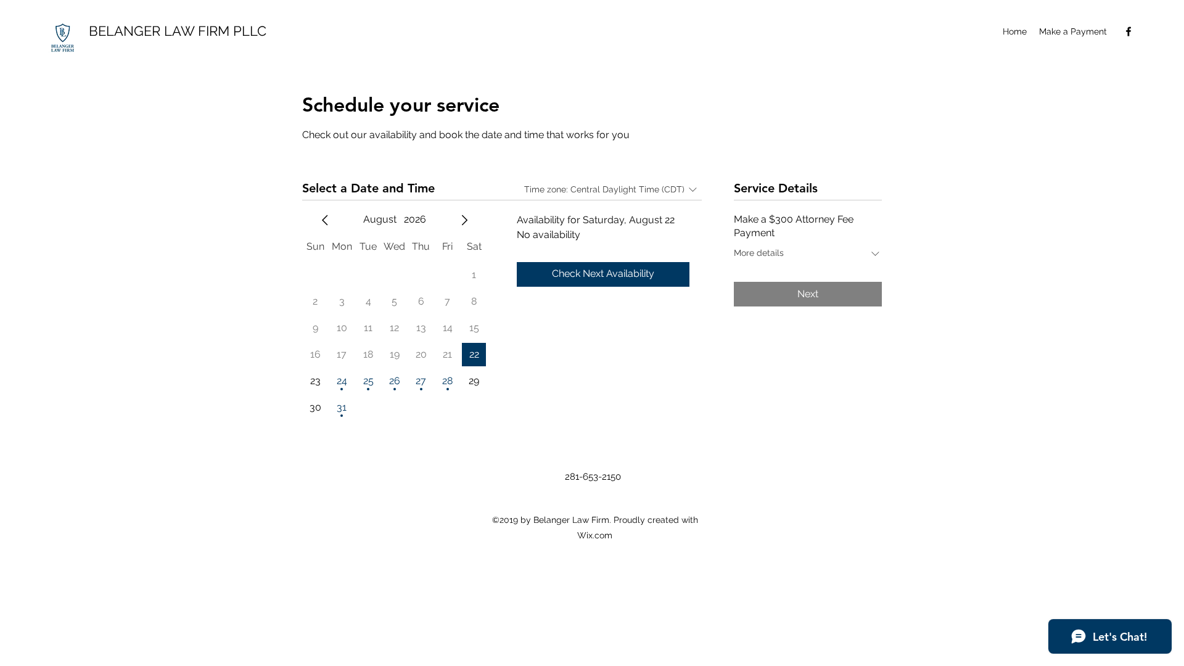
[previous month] (325, 220)
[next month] (464, 220)
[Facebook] (1128, 31)
